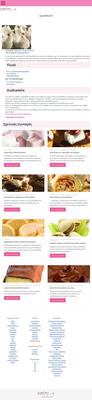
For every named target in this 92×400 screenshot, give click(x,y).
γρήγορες (35, 323)
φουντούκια (11, 194)
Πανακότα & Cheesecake (57, 362)
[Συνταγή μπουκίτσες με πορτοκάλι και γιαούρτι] (69, 138)
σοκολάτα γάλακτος (10, 285)
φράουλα (13, 345)
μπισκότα (13, 358)
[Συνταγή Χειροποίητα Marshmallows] (23, 138)
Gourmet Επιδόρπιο (57, 326)
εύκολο (34, 349)
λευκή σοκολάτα (35, 330)
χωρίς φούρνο (35, 341)
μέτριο (35, 352)
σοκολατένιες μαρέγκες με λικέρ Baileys (19, 197)
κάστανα (74, 239)
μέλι (79, 239)
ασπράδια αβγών (13, 76)
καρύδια (13, 343)
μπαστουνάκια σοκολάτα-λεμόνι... (17, 288)
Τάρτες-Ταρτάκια (57, 371)
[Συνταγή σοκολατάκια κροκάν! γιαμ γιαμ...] (69, 274)
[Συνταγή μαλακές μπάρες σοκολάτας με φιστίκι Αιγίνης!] (69, 227)
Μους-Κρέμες (57, 358)
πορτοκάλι (69, 150)
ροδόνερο (75, 194)
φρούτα (35, 328)
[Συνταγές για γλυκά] (8, 9)
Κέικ (57, 349)
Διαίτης (57, 375)
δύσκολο (35, 354)
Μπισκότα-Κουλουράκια (57, 321)
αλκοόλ (10, 150)
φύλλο (59, 194)
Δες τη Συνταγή (12, 165)
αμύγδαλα (62, 150)
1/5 (35, 362)
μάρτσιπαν (68, 239)
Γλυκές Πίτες (57, 339)
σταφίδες (13, 354)
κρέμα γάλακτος (29, 194)
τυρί (12, 339)
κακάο (17, 194)
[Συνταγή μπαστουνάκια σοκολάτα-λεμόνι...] (23, 274)
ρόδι (74, 150)
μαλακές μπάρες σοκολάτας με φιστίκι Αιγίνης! (68, 243)
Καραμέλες (57, 347)
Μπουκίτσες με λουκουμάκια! (61, 197)
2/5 (35, 365)
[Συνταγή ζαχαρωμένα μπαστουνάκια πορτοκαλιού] (23, 227)
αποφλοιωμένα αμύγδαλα (20, 71)
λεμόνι (31, 285)
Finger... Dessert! (28, 50)
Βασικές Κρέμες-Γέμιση (57, 330)
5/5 (35, 371)
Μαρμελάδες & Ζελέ (57, 356)
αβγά (51, 150)
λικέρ (81, 285)
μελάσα (35, 339)
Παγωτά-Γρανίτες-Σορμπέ (57, 360)
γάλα (13, 323)
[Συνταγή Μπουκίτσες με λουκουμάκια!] (69, 183)
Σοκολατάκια (57, 369)
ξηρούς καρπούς (35, 326)
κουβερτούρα (54, 241)
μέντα (6, 150)
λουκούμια (53, 194)
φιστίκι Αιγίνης (54, 239)
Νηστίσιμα (57, 373)
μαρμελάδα (13, 352)
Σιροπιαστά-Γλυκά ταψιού (57, 367)
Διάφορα (18, 50)
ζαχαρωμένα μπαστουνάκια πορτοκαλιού (20, 242)
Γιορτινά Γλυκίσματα (57, 332)
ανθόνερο (19, 82)
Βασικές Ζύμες (57, 328)
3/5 (35, 367)
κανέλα (12, 349)
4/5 (35, 369)
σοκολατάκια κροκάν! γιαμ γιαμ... (62, 288)
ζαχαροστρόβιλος (23, 53)
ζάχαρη (13, 74)
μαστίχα (35, 334)
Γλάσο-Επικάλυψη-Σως (57, 334)
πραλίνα (19, 285)
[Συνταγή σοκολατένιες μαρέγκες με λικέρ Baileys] (23, 183)
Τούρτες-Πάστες (57, 365)
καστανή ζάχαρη (13, 360)
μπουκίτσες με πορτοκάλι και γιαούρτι (65, 152)
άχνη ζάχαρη (10, 84)
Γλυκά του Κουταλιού (57, 336)
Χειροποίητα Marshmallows (14, 152)
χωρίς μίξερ (35, 321)
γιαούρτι (56, 150)
